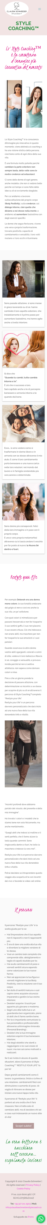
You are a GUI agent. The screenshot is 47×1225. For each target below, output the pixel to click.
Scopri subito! (23, 1125)
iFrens (30, 1217)
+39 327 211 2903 (22, 1203)
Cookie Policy (23, 1188)
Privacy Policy (33, 1185)
